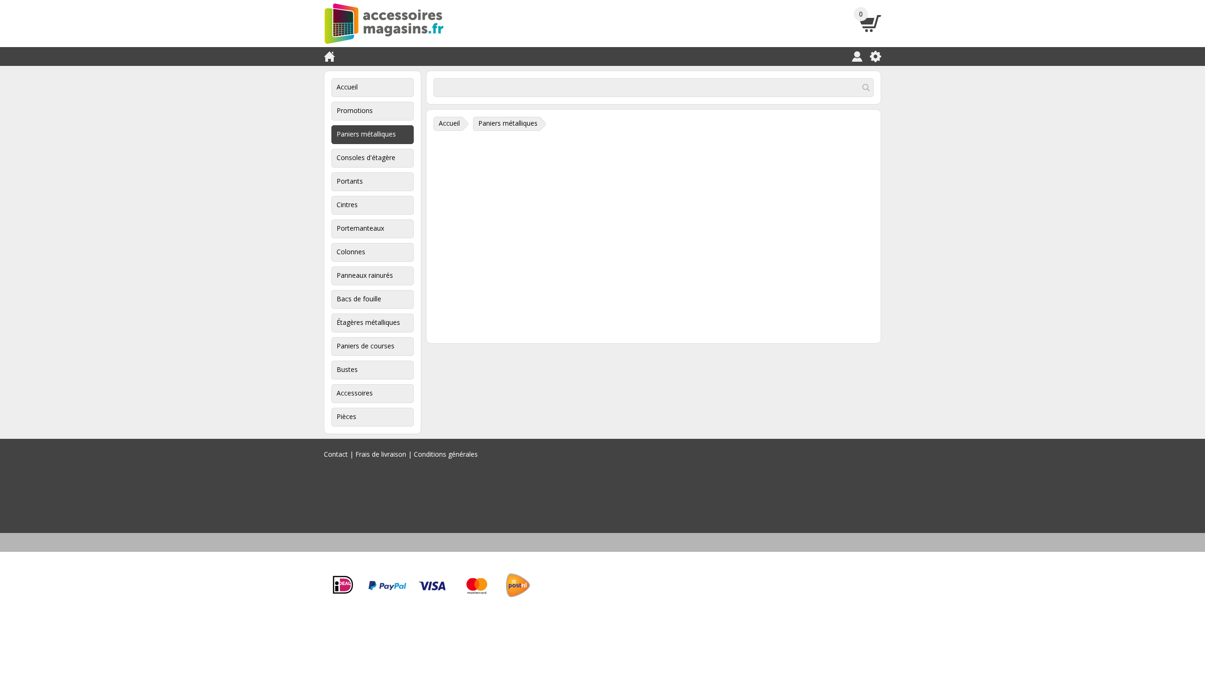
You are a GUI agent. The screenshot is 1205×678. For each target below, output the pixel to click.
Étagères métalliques (368, 322)
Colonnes (351, 251)
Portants (350, 181)
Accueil (347, 86)
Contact (336, 454)
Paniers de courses (365, 345)
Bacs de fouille (359, 298)
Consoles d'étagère (366, 157)
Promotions (355, 110)
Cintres (347, 204)
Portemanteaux (360, 228)
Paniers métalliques (366, 133)
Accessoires (355, 392)
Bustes (347, 369)
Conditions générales (446, 454)
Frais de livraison (380, 454)
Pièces (346, 416)
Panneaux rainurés (365, 275)
